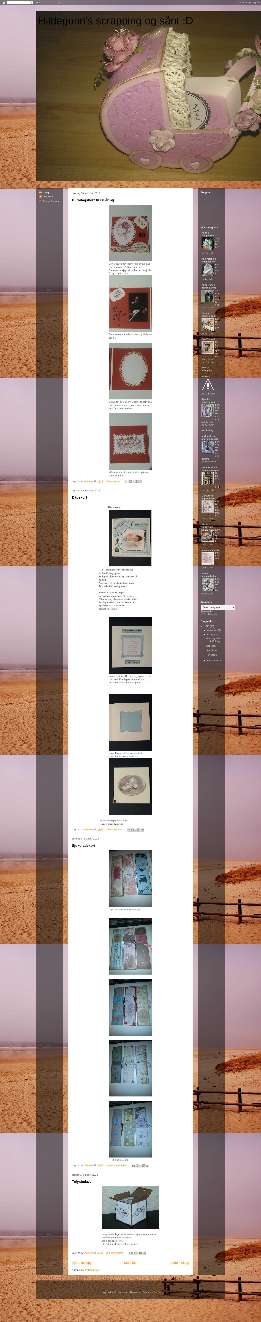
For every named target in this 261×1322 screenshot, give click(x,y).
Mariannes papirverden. (208, 497)
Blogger (157, 1292)
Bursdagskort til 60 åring (93, 200)
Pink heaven (217, 556)
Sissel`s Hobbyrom (207, 525)
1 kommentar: (113, 481)
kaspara (206, 376)
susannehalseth (210, 550)
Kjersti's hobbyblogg (208, 400)
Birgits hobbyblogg (208, 314)
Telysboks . (81, 1182)
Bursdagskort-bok (217, 585)
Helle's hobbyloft (207, 369)
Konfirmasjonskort (217, 535)
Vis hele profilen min (49, 201)
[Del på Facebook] (137, 481)
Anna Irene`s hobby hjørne (209, 286)
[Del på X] (134, 481)
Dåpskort (79, 497)
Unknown (48, 196)
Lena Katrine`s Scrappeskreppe (210, 468)
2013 (207, 626)
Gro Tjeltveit (208, 339)
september (213, 660)
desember (212, 630)
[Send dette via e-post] (127, 481)
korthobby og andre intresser (210, 437)
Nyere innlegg (82, 1263)
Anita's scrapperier (208, 234)
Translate (212, 614)
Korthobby (207, 430)
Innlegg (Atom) (92, 1270)
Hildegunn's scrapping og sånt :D (115, 21)
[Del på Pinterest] (140, 481)
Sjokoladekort (83, 845)
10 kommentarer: (115, 1253)
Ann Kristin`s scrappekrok (209, 260)
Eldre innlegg (179, 1263)
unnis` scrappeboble (209, 574)
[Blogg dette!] (130, 481)
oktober (211, 634)
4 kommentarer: (114, 829)
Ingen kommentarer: (116, 1165)
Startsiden (131, 1263)
